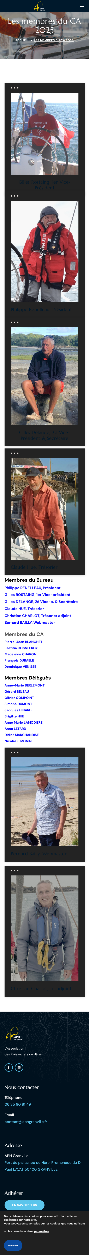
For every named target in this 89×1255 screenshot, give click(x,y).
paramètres (41, 1231)
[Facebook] (9, 1067)
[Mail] (19, 1067)
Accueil (22, 40)
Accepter (13, 1245)
